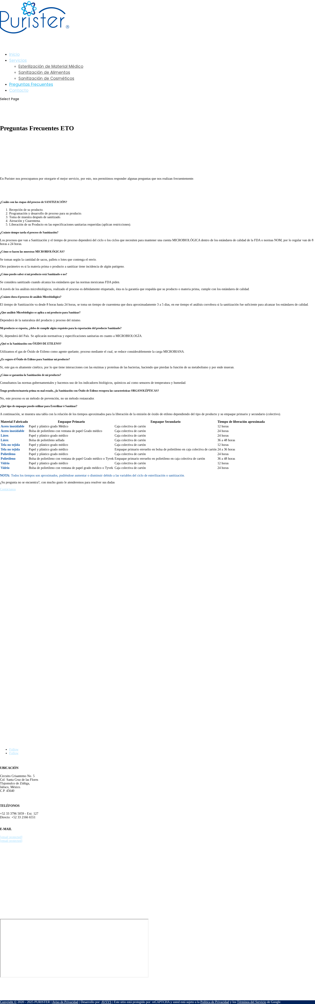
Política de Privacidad (214, 1002)
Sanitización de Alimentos (44, 72)
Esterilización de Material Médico (50, 66)
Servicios (18, 60)
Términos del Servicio (251, 1002)
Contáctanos (8, 489)
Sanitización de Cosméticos (46, 78)
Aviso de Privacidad (65, 1002)
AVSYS (106, 1002)
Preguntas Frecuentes (31, 84)
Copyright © (8, 1002)
